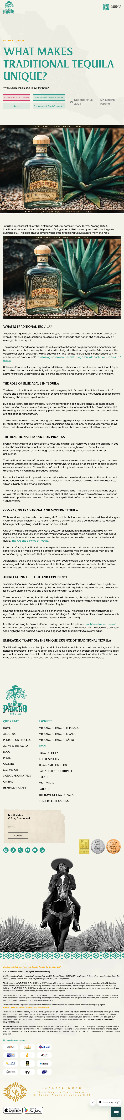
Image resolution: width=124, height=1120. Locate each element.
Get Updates (19, 817)
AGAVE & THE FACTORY (17, 746)
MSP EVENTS (46, 783)
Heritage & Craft (14, 788)
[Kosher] (10, 1072)
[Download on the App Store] (13, 1110)
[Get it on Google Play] (33, 1110)
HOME (7, 728)
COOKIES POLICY (49, 759)
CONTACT (9, 782)
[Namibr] (10, 1063)
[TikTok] (13, 850)
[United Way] (10, 1055)
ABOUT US (9, 734)
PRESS (7, 758)
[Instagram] (6, 850)
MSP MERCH (10, 770)
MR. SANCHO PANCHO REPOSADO (59, 728)
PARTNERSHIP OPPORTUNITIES (56, 771)
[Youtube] (35, 850)
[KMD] (27, 1072)
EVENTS (43, 777)
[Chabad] (27, 1055)
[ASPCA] (10, 1047)
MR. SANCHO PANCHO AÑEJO (56, 740)
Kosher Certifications (54, 801)
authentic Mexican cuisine (101, 624)
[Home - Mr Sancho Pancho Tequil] (15, 700)
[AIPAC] (44, 1047)
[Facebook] (27, 850)
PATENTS (44, 789)
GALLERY (8, 764)
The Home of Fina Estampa (56, 795)
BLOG (6, 752)
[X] (20, 850)
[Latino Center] (44, 1055)
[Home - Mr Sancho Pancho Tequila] (9, 7)
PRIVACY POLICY (49, 753)
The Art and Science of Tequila (30, 540)
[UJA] (44, 1063)
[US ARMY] (27, 1063)
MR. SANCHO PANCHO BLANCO (57, 734)
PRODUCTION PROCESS (17, 740)
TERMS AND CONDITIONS (53, 765)
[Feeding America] (27, 1047)
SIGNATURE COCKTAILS (17, 776)
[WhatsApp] (42, 850)
